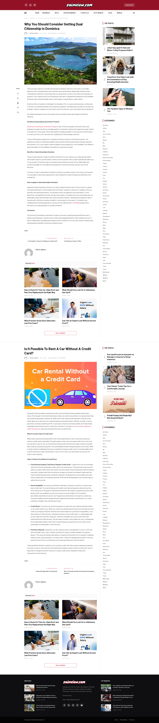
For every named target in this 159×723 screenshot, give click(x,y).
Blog (104, 146)
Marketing (105, 219)
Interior (105, 204)
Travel (104, 269)
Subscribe (129, 5)
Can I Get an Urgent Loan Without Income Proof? (79, 322)
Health (104, 193)
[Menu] (25, 13)
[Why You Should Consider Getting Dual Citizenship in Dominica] (60, 60)
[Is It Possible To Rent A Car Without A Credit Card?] (60, 385)
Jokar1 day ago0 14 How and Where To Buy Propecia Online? (120, 49)
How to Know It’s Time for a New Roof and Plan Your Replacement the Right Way (41, 291)
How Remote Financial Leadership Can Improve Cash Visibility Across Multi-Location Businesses (123, 706)
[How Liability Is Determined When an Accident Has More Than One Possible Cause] (106, 687)
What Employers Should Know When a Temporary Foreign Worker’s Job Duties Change (123, 696)
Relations (105, 242)
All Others (105, 125)
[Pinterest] (18, 107)
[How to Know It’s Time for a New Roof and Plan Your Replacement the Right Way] (41, 277)
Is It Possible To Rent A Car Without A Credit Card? (42, 241)
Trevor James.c (34, 33)
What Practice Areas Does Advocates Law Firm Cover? (39, 322)
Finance (105, 169)
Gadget (105, 181)
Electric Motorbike (108, 157)
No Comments (53, 33)
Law (104, 207)
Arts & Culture (107, 134)
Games (105, 184)
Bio (104, 143)
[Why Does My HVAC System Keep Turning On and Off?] (29, 687)
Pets (104, 231)
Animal (105, 128)
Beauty (105, 140)
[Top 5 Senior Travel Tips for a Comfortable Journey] (119, 374)
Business (46, 13)
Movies (105, 222)
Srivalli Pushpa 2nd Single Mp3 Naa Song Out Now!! (119, 416)
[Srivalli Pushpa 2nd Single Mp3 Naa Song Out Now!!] (119, 404)
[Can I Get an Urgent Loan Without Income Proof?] (79, 308)
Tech (110, 13)
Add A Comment (60, 333)
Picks (104, 237)
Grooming (105, 190)
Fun (104, 178)
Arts (57, 13)
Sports (105, 251)
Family (104, 163)
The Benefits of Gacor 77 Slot (72, 241)
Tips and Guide (107, 263)
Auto (104, 137)
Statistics (105, 254)
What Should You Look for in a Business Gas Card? (78, 291)
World (119, 13)
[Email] (18, 112)
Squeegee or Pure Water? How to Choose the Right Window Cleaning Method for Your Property (46, 696)
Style (104, 257)
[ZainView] (79, 5)
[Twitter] (18, 98)
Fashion (105, 166)
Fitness (105, 172)
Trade (104, 266)
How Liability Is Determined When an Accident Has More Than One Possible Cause (123, 686)
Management (106, 216)
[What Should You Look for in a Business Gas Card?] (79, 277)
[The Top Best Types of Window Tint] (119, 97)
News (104, 228)
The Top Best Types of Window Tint (120, 110)
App (104, 131)
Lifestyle (85, 13)
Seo (104, 245)
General (105, 187)
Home (37, 13)
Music (104, 225)
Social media (106, 248)
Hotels (104, 198)
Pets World (98, 13)
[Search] (134, 13)
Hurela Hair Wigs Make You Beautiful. (46, 571)
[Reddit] (18, 103)
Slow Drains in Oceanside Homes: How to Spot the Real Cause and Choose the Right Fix (45, 706)
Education (105, 154)
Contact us (132, 720)
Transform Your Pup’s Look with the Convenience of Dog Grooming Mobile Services (120, 79)
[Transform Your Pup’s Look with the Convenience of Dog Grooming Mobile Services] (119, 65)
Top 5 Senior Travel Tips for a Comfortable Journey (119, 387)
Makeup (105, 213)
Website (105, 275)
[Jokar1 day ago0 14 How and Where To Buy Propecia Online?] (119, 36)
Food (104, 175)
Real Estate (106, 240)
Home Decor (106, 196)
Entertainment (70, 13)
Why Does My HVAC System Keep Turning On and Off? (45, 686)
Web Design (106, 272)
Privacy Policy (123, 720)
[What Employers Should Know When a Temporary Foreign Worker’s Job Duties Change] (106, 697)
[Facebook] (18, 93)
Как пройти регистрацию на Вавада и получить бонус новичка (120, 356)
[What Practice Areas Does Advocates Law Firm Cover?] (41, 308)
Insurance (105, 201)
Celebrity (105, 151)
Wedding (105, 278)
